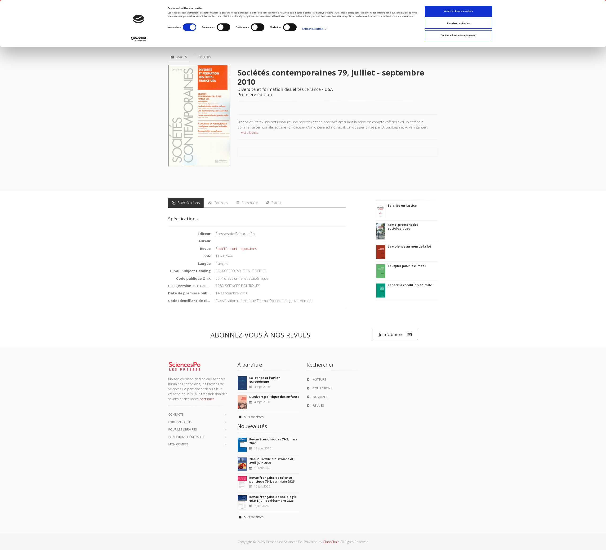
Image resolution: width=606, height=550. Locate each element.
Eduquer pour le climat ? (407, 266)
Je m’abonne (391, 334)
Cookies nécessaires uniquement (458, 35)
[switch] (223, 27)
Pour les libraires (182, 429)
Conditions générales (186, 437)
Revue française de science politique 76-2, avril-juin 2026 (271, 479)
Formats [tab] (221, 202)
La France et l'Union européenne (265, 380)
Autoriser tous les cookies (458, 11)
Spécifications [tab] (188, 202)
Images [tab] (181, 57)
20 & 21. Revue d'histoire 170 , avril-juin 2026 (271, 461)
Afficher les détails (312, 29)
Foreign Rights (180, 422)
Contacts (176, 414)
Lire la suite (250, 133)
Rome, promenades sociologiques (403, 226)
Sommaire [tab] (249, 202)
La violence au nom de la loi (409, 246)
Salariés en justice (402, 205)
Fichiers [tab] (204, 57)
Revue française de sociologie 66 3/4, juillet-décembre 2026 (273, 499)
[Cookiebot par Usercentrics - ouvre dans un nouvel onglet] (138, 39)
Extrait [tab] (276, 202)
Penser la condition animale (410, 285)
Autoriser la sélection (458, 23)
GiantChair (331, 542)
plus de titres (253, 417)
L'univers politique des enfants (274, 397)
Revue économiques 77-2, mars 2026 (273, 441)
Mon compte (178, 444)
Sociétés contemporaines (236, 248)
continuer (207, 399)
